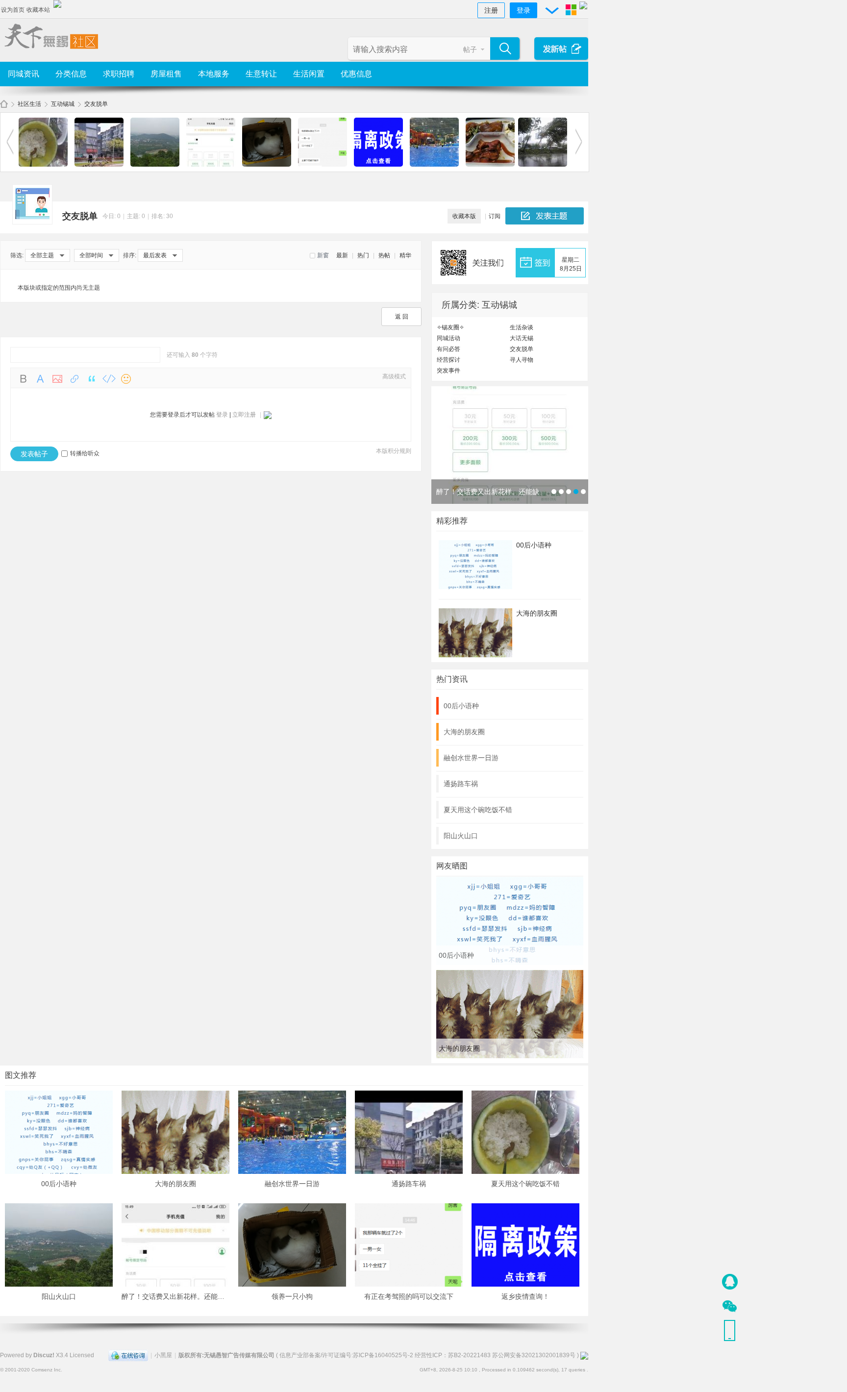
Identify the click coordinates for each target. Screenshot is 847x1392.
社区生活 (29, 103)
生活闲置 (308, 74)
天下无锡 (4, 104)
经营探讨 (448, 359)
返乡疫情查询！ (525, 1296)
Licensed (82, 1355)
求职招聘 (118, 74)
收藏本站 (38, 9)
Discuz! (43, 1355)
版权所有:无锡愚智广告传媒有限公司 (226, 1355)
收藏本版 (464, 216)
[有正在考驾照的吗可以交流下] (322, 164)
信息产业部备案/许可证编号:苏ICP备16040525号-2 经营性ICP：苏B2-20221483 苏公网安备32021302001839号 (427, 1355)
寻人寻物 (521, 359)
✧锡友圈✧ (450, 327)
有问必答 (448, 349)
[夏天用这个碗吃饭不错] (43, 164)
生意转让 (261, 74)
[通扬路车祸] (99, 164)
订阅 (494, 216)
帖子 (470, 49)
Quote (91, 379)
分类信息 (71, 74)
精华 (405, 255)
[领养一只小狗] (266, 164)
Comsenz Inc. (46, 1369)
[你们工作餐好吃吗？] (490, 164)
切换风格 (571, 9)
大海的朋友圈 (536, 613)
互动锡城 (63, 103)
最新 (342, 255)
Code (108, 379)
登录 (523, 10)
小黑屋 (163, 1355)
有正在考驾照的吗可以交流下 (408, 1296)
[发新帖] (544, 215)
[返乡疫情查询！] (378, 164)
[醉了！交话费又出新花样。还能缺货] (210, 164)
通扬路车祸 (461, 784)
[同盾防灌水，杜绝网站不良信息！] (584, 1355)
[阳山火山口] (154, 164)
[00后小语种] (509, 963)
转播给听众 (85, 453)
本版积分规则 (393, 450)
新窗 (323, 255)
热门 (363, 255)
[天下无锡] (49, 50)
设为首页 (13, 9)
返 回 (401, 316)
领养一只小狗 (292, 1296)
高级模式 (394, 376)
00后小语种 (533, 545)
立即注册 (244, 414)
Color (40, 379)
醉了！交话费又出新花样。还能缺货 (176, 1296)
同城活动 (448, 338)
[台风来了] (542, 164)
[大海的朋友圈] (509, 1056)
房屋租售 (166, 74)
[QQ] (128, 1355)
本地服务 (213, 74)
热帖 (384, 255)
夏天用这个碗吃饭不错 (478, 810)
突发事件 (448, 370)
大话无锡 (521, 338)
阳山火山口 (461, 836)
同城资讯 (23, 74)
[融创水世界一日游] (434, 164)
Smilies (126, 379)
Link (74, 379)
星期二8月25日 (571, 264)
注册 (491, 10)
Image (57, 379)
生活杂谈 (521, 327)
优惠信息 (356, 74)
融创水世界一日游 (471, 758)
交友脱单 (96, 103)
